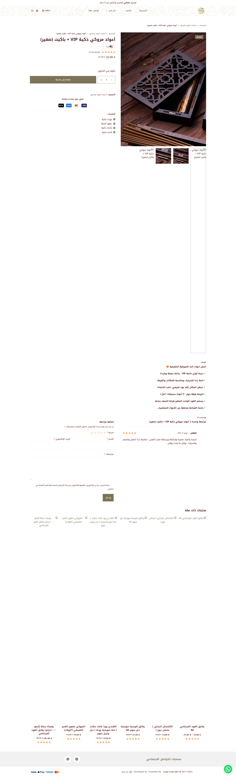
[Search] (32, 11)
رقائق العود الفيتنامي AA (192, 728)
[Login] (37, 11)
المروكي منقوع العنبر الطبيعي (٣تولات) (73, 728)
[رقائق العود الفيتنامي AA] (192, 618)
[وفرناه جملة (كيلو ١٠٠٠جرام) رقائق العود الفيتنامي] (44, 618)
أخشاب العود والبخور (98, 94)
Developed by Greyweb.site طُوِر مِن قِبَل (141, 772)
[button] (228, 769)
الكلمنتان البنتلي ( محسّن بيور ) (162, 728)
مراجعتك (109, 454)
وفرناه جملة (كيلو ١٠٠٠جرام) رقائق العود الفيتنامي (43, 730)
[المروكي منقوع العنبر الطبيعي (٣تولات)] (73, 618)
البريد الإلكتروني (62, 439)
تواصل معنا (93, 10)
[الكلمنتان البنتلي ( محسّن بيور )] (162, 618)
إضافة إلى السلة (63, 80)
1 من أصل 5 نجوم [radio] (104, 433)
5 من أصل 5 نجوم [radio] (92, 433)
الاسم (110, 439)
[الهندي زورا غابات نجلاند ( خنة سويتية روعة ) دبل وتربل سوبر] (103, 618)
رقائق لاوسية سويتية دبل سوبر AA (133, 728)
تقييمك (110, 432)
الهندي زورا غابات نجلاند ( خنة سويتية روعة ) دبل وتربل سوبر (103, 730)
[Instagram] (76, 759)
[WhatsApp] (67, 759)
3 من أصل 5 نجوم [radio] (98, 433)
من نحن (112, 10)
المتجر (129, 10)
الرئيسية (143, 10)
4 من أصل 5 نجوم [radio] (95, 433)
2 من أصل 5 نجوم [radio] (101, 433)
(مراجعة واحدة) (94, 52)
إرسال (108, 498)
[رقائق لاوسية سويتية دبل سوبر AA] (133, 618)
